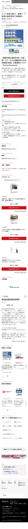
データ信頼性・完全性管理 (11, 473)
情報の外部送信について (13, 502)
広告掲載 (24, 503)
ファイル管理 (18, 438)
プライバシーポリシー (14, 501)
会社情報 (15, 503)
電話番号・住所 (9, 305)
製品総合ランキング (21, 482)
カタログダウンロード (14, 208)
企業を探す (10, 482)
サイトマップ (4, 488)
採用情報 (20, 503)
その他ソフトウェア (7, 438)
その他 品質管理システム (9, 434)
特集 (15, 482)
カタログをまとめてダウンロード (11, 180)
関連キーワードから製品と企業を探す (13, 449)
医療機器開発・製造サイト (10, 471)
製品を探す (4, 482)
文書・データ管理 (7, 426)
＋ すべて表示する (14, 84)
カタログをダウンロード (14, 96)
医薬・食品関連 (18, 426)
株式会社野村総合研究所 (12, 25)
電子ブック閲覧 (14, 204)
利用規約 (11, 503)
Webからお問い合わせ (14, 91)
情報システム (17, 422)
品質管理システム (7, 430)
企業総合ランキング (21, 485)
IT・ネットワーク (7, 422)
